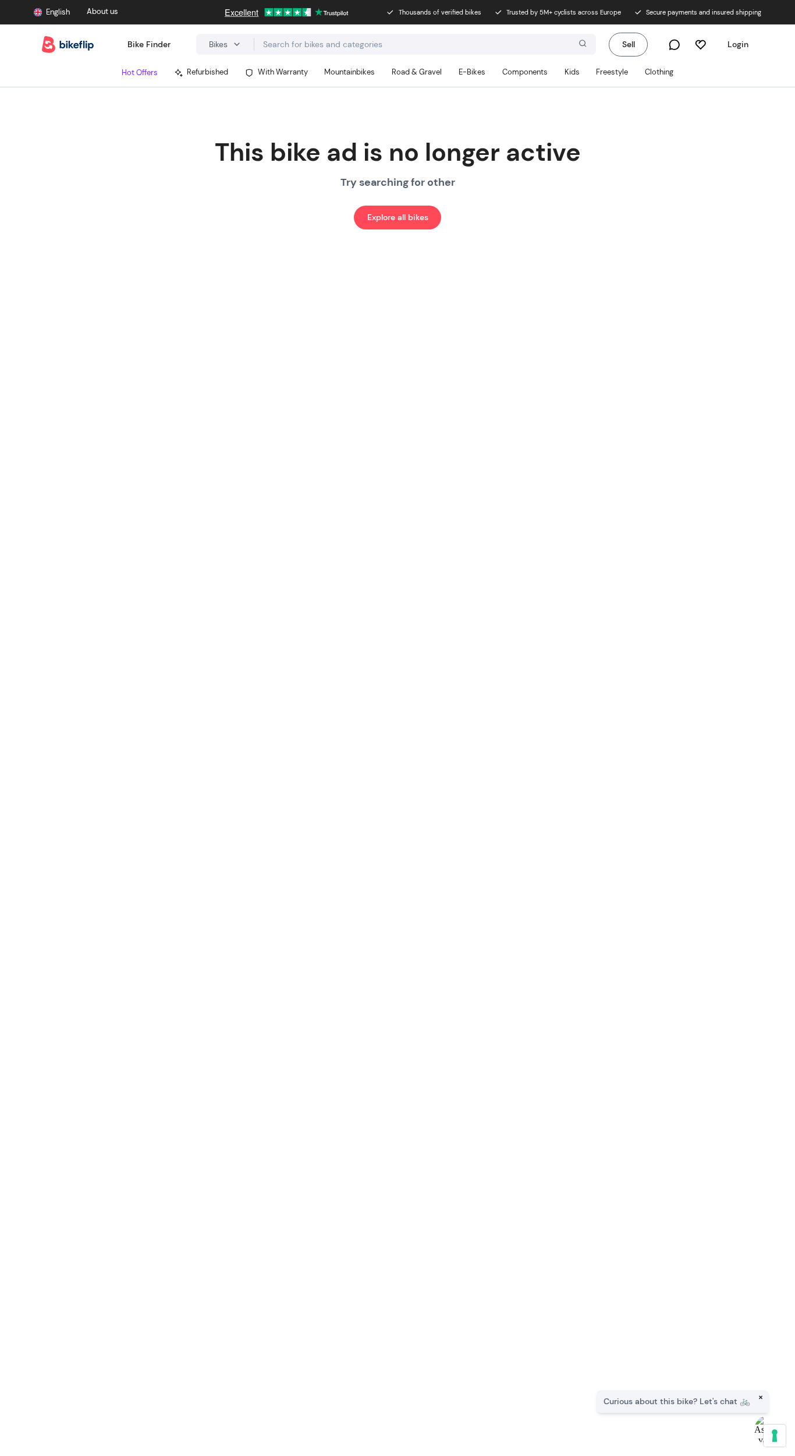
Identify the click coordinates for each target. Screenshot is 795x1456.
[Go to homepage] (68, 44)
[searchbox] (425, 44)
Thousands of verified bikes (440, 12)
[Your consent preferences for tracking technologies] (775, 1436)
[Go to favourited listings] (700, 44)
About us (102, 11)
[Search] (581, 44)
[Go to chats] (674, 44)
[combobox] (425, 44)
